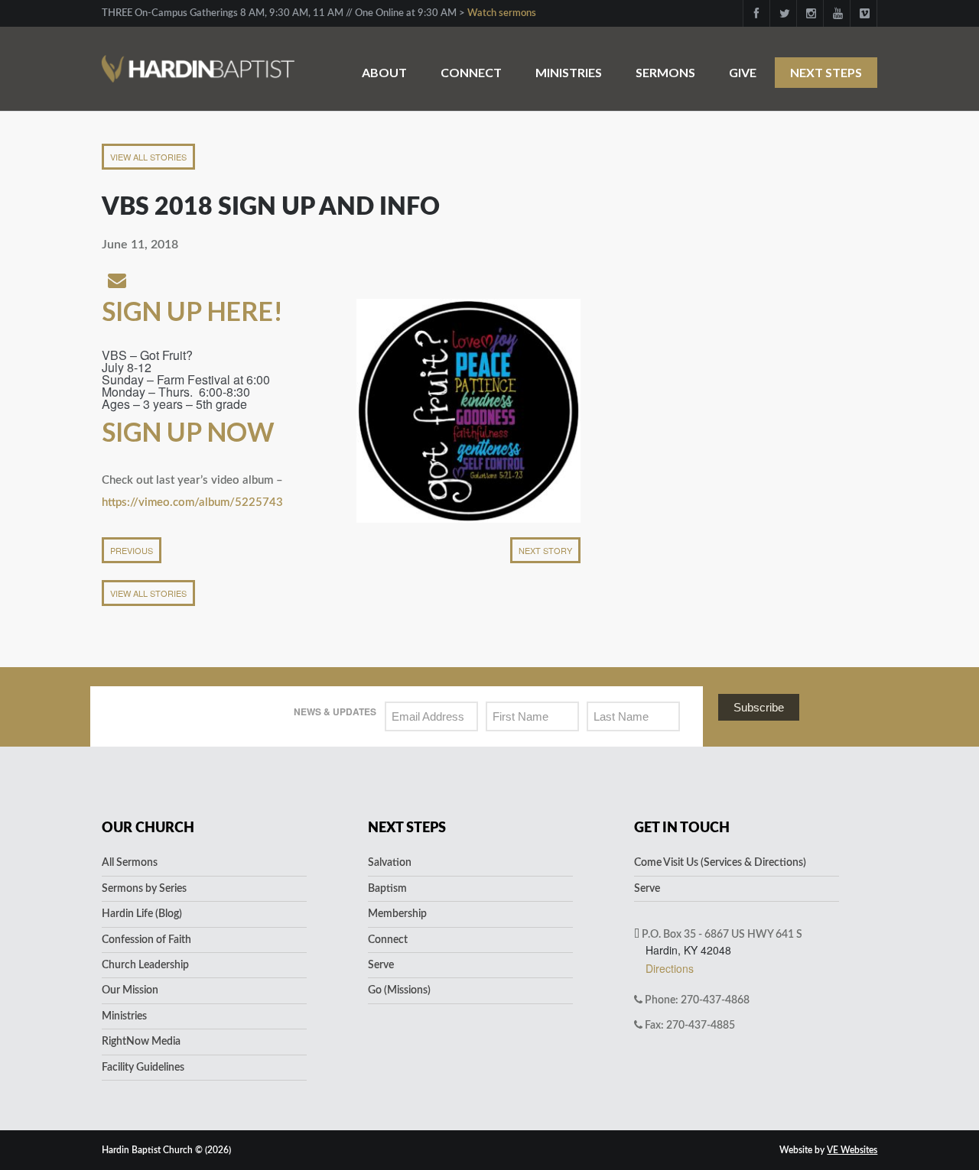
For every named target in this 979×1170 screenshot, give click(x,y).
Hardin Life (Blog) (142, 914)
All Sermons (130, 862)
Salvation (389, 862)
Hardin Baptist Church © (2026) (166, 1150)
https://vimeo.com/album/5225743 (192, 502)
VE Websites (852, 1150)
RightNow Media (141, 1041)
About (384, 72)
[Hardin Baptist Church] (198, 61)
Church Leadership (145, 965)
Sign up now (188, 431)
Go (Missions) (399, 990)
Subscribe (758, 707)
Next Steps (826, 72)
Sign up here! (195, 310)
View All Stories (148, 157)
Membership (397, 914)
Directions (670, 968)
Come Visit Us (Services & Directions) (720, 862)
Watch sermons (501, 13)
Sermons (665, 72)
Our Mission (130, 990)
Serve (381, 965)
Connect (471, 72)
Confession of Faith (146, 940)
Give (742, 72)
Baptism (387, 888)
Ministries (568, 72)
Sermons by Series (144, 888)
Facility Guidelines (143, 1067)
